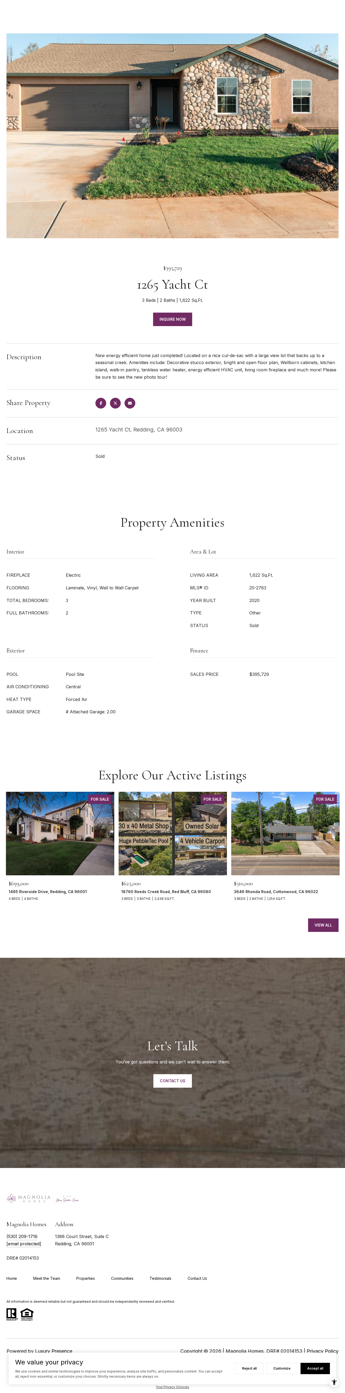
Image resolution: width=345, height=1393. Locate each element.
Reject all (249, 1368)
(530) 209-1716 (21, 1236)
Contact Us (197, 1278)
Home (11, 1278)
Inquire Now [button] (173, 319)
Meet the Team (46, 1278)
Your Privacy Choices (172, 1387)
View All (323, 925)
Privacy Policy (323, 1351)
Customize (282, 1368)
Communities (122, 1278)
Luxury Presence (53, 1351)
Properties (85, 1278)
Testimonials (160, 1278)
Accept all (315, 1368)
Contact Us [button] (172, 1081)
